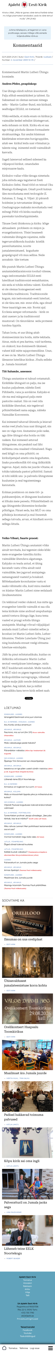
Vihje (27, 1292)
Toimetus (27, 1280)
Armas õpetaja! (11, 870)
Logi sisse (34, 1348)
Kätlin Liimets (13, 1124)
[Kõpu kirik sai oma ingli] (27, 1157)
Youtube (27, 1333)
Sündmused (9, 714)
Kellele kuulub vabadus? (16, 852)
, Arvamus (16, 729)
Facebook (27, 1330)
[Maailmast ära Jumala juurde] (27, 1069)
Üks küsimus (9, 758)
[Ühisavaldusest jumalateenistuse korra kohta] (27, 977)
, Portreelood (24, 813)
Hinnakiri (27, 1283)
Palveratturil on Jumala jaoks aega (21, 862)
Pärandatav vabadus (14, 750)
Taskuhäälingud (27, 1336)
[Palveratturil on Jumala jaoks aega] (27, 1198)
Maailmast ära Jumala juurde (18, 877)
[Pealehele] (24, 7)
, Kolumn (16, 791)
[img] (50, 1348)
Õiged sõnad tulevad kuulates (18, 844)
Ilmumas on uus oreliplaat (23, 939)
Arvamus (8, 729)
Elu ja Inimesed (11, 722)
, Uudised (18, 714)
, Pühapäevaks (17, 842)
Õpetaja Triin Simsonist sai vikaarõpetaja (24, 761)
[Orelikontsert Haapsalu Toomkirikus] (27, 1023)
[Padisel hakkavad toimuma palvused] (27, 1111)
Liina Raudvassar (14, 1212)
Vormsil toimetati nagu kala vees (20, 837)
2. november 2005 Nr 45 (22, 60)
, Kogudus (22, 722)
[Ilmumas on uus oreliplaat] (27, 935)
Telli (27, 1295)
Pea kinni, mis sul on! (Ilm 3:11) (18, 732)
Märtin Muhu (13, 1078)
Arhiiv (27, 1289)
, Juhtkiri (16, 740)
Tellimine (23, 1348)
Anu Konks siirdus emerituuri (17, 724)
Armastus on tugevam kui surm (19, 786)
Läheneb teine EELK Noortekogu (19, 779)
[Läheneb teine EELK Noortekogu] (27, 1245)
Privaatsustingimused (27, 1319)
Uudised (47, 57)
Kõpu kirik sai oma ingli (22, 1161)
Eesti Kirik (38, 4)
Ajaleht (14, 4)
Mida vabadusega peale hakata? (20, 743)
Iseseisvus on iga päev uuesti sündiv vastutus (26, 768)
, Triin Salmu (24, 1078)
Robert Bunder (13, 1258)
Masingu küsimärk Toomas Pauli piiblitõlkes (25, 885)
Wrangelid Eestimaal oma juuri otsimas (23, 717)
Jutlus (7, 842)
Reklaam (27, 1286)
